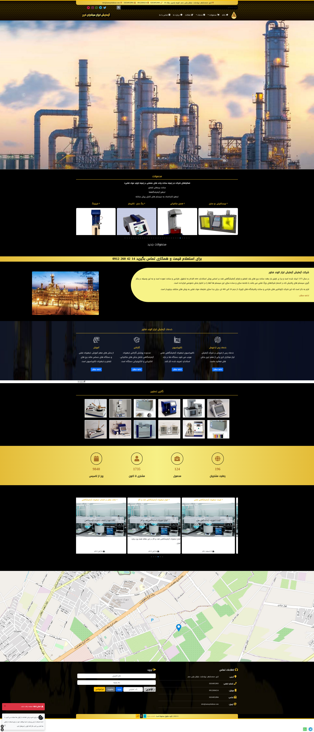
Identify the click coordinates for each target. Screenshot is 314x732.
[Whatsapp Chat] (305, 729)
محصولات (213, 15)
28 (129, 250)
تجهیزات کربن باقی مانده (218, 204)
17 (153, 250)
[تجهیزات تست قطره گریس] (96, 228)
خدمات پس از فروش (217, 360)
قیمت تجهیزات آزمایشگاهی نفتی (202, 512)
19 (149, 250)
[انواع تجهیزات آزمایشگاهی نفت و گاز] (148, 533)
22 (142, 250)
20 (147, 250)
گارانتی (137, 360)
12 (164, 250)
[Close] (5, 706)
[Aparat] (88, 7)
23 (140, 250)
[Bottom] (2, 730)
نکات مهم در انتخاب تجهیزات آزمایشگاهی (93, 512)
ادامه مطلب (217, 382)
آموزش (96, 360)
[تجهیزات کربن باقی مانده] (218, 228)
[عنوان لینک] (96, 15)
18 (151, 250)
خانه (224, 15)
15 (158, 250)
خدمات (200, 15)
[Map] (157, 629)
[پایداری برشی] (136, 228)
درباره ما (176, 15)
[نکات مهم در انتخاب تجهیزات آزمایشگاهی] (94, 533)
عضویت (110, 702)
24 (138, 250)
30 (124, 250)
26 (133, 250)
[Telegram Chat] (310, 729)
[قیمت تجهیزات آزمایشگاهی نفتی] (202, 533)
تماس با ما (164, 15)
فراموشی (99, 702)
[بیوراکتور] (177, 228)
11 (166, 250)
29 (127, 250)
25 (136, 250)
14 (160, 250)
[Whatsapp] (96, 7)
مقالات (188, 15)
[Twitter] (105, 7)
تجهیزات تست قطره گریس (95, 204)
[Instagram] (92, 7)
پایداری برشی (136, 204)
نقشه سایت (151, 728)
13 (162, 250)
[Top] (2, 726)
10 (169, 250)
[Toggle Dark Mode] (141, 729)
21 (144, 250)
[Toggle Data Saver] (137, 729)
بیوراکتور (177, 204)
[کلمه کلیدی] (233, 15)
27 (131, 250)
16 (155, 250)
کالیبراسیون (177, 360)
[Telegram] (100, 7)
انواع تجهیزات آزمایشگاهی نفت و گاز (148, 512)
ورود (119, 702)
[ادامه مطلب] (217, 352)
